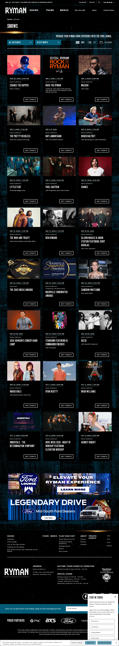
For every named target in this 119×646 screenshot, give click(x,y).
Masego (85, 85)
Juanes (84, 187)
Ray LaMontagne (54, 136)
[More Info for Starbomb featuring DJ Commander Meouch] (59, 320)
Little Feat (15, 187)
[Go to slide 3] (60, 518)
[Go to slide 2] (59, 518)
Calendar (82, 2)
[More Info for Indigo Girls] (23, 371)
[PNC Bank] (35, 622)
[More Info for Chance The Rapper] (23, 64)
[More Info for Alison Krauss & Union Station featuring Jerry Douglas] (95, 217)
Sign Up (92, 2)
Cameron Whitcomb (90, 290)
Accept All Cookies (104, 642)
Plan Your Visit (80, 10)
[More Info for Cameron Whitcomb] (95, 269)
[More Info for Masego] (95, 64)
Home (9, 19)
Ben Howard (51, 238)
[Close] (116, 643)
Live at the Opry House (16, 544)
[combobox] (20, 42)
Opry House (63, 551)
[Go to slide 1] (58, 518)
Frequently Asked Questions (65, 542)
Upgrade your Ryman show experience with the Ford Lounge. (84, 36)
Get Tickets (30, 99)
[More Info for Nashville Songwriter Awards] (59, 269)
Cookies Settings (77, 642)
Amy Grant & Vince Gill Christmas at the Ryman (22, 550)
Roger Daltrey (88, 136)
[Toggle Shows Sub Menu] (39, 10)
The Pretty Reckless (20, 136)
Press (108, 542)
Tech (108, 539)
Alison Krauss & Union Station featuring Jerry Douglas (93, 241)
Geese (84, 340)
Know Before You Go (67, 539)
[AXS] (51, 622)
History (83, 539)
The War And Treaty (20, 238)
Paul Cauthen (52, 187)
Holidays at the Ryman (15, 547)
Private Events (109, 10)
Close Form (115, 597)
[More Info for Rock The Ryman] (59, 64)
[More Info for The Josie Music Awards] (23, 269)
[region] (59, 643)
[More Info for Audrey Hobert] (95, 421)
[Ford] (68, 623)
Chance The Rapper (19, 85)
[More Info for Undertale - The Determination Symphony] (23, 421)
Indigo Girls (15, 391)
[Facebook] (85, 596)
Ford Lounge (12, 542)
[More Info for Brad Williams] (95, 371)
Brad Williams (88, 391)
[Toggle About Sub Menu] (97, 10)
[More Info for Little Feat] (23, 166)
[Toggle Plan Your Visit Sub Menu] (86, 10)
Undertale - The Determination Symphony (22, 444)
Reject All (90, 642)
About (94, 10)
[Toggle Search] (99, 2)
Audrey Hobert (88, 442)
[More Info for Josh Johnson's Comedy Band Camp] (23, 320)
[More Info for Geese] (95, 320)
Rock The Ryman (53, 85)
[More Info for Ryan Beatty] (59, 371)
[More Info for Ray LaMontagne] (59, 115)
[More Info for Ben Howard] (59, 217)
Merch (65, 10)
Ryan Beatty (52, 391)
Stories (83, 542)
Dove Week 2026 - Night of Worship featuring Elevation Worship (58, 445)
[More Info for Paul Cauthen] (59, 166)
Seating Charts (64, 546)
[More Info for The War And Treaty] (23, 217)
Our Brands (108, 2)
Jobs (108, 536)
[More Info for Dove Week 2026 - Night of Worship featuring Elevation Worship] (59, 421)
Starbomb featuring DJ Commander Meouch (57, 342)
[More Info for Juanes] (95, 166)
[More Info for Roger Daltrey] (95, 115)
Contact (83, 544)
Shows (34, 10)
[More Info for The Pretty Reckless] (23, 115)
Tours (50, 10)
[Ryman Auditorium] (15, 10)
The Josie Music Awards (21, 290)
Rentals (109, 546)
